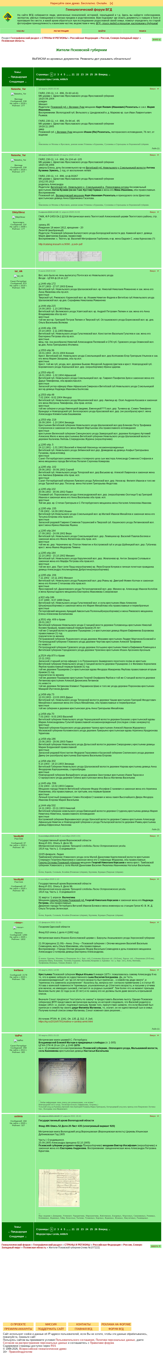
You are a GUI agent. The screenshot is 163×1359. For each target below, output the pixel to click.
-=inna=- (18, 922)
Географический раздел (25, 38)
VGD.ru (20, 31)
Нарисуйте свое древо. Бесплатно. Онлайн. (79, 3)
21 (73, 74)
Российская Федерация (84, 38)
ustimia (18, 1116)
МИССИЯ (50, 1324)
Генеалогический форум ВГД (89, 9)
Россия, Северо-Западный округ (120, 38)
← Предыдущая (17, 77)
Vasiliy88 (19, 836)
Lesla (56, 79)
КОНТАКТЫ (83, 1324)
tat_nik (18, 271)
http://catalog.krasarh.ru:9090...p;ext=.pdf (60, 244)
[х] (111, 3)
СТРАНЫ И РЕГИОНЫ (55, 38)
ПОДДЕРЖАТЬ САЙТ (51, 1328)
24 (86, 74)
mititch (64, 79)
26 (96, 74)
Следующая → (18, 81)
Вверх (153, 89)
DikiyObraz (18, 212)
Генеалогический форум (16, 1244)
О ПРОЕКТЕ (18, 1324)
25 (91, 74)
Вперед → (105, 74)
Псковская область (13, 40)
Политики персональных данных (115, 1339)
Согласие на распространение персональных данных (35, 1342)
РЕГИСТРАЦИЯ (61, 31)
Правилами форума (102, 1342)
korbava (18, 970)
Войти (101, 31)
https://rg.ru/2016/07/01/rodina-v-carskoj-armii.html (66, 1021)
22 (77, 74)
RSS (53, 1345)
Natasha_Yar (18, 89)
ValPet (18, 1035)
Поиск (142, 31)
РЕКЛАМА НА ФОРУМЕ (116, 1324)
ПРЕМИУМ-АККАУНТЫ (18, 1328)
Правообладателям (20, 1351)
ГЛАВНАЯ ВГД (83, 1328)
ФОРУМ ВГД (116, 1328)
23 (82, 74)
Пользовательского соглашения (75, 1339)
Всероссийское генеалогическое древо (42, 1348)
